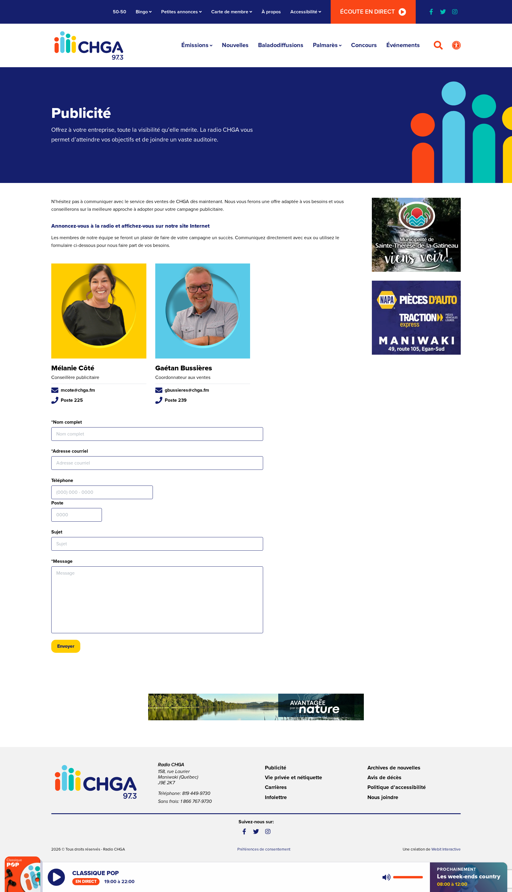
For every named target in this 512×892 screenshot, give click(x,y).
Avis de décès (384, 777)
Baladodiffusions (280, 45)
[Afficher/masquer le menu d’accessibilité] (456, 45)
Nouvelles (235, 45)
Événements (403, 45)
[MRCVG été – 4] (256, 707)
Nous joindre (382, 797)
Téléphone (62, 480)
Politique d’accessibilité (396, 787)
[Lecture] (56, 877)
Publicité (275, 767)
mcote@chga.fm (78, 390)
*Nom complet (66, 422)
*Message (62, 561)
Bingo (142, 12)
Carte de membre (229, 12)
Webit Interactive (446, 849)
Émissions (195, 45)
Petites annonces (179, 12)
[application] (401, 877)
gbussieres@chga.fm (187, 390)
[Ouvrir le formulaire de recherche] (438, 45)
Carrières (276, 787)
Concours (364, 45)
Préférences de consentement (263, 849)
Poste (57, 503)
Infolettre (276, 797)
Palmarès (325, 45)
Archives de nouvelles (393, 767)
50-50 (119, 12)
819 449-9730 (196, 793)
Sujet (56, 532)
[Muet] (386, 877)
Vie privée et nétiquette (293, 777)
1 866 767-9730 (196, 801)
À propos (271, 12)
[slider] (408, 877)
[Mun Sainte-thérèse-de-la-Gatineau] (416, 235)
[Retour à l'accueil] (89, 45)
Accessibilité (303, 12)
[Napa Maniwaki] (416, 318)
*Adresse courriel (69, 451)
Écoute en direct (367, 11)
